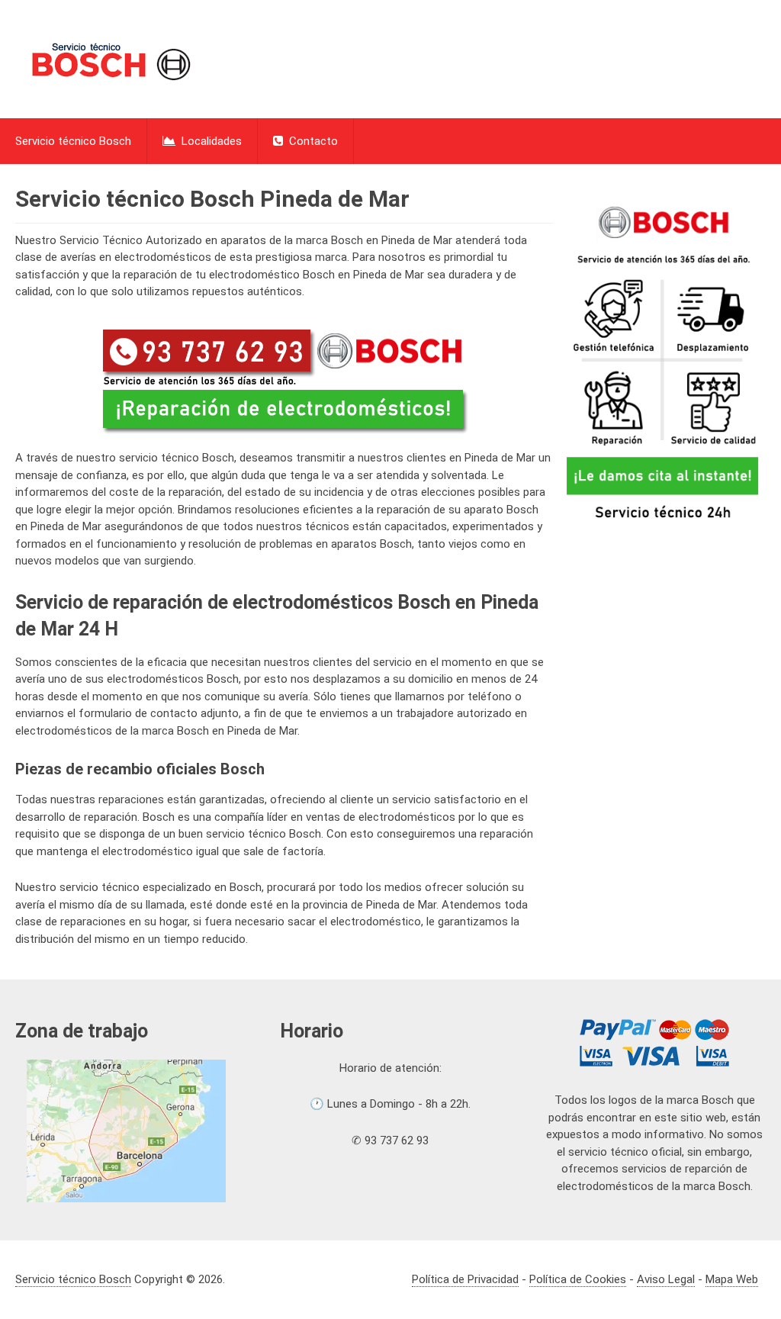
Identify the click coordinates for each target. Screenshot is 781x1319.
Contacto (312, 141)
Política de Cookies (577, 1279)
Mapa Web (731, 1279)
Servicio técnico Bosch (73, 141)
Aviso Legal (666, 1279)
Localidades (210, 141)
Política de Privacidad (465, 1279)
